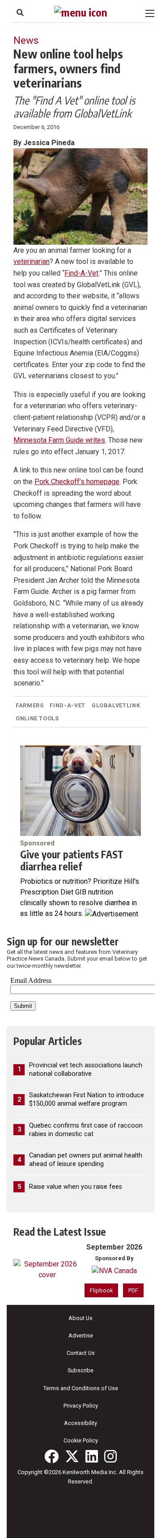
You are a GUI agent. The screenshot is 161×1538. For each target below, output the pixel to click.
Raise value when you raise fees (75, 1187)
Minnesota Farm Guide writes (59, 440)
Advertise (80, 1335)
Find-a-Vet (67, 705)
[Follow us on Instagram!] (110, 1456)
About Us (80, 1318)
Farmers (29, 705)
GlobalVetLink (116, 705)
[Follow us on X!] (72, 1456)
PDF (133, 1290)
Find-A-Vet (81, 273)
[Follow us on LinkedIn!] (91, 1456)
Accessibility (80, 1423)
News (25, 40)
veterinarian (31, 261)
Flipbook (101, 1290)
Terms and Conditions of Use (80, 1388)
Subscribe (80, 1370)
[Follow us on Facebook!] (51, 1456)
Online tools (37, 718)
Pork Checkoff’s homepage (76, 481)
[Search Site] (20, 12)
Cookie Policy (81, 1440)
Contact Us (81, 1353)
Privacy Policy (81, 1405)
